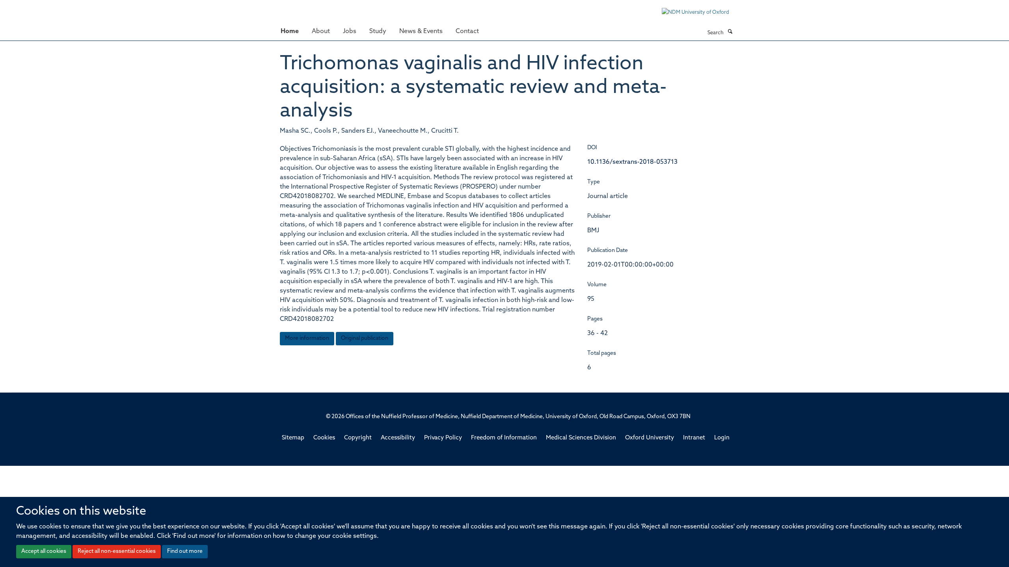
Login (722, 438)
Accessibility (398, 438)
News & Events (421, 31)
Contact (467, 31)
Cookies (324, 438)
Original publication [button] (364, 338)
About (321, 31)
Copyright (358, 438)
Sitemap (293, 438)
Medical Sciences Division (581, 438)
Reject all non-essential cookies (117, 551)
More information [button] (307, 338)
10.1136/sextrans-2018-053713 (632, 162)
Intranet (694, 438)
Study (377, 31)
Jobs (349, 31)
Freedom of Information (504, 438)
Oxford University (649, 438)
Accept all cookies (43, 551)
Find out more (185, 551)
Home (290, 31)
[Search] (730, 32)
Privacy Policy (443, 438)
